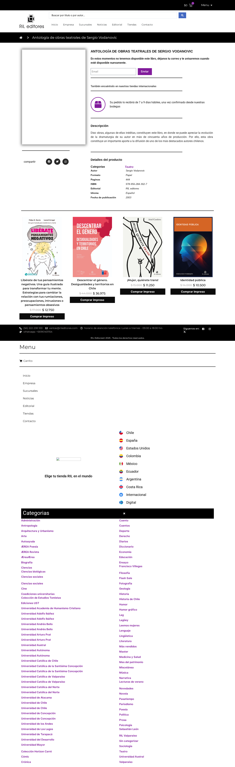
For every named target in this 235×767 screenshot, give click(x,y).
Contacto (147, 24)
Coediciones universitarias (38, 594)
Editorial (117, 24)
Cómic (25, 756)
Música (123, 672)
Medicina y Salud (130, 657)
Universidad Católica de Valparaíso (43, 676)
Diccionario (126, 546)
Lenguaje (125, 630)
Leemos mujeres (129, 625)
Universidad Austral (33, 645)
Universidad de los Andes (37, 723)
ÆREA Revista (30, 552)
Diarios (123, 541)
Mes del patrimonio (131, 662)
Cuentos (124, 525)
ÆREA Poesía (29, 546)
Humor (123, 604)
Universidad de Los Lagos (37, 729)
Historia (124, 594)
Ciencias (26, 567)
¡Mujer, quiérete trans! (142, 280)
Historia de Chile (129, 599)
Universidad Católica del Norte (40, 687)
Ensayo (123, 562)
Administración (30, 520)
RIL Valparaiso (128, 735)
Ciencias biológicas (33, 571)
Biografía (27, 562)
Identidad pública (193, 280)
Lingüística (126, 636)
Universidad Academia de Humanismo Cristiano (51, 608)
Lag (121, 615)
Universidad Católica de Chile (39, 660)
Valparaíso (125, 762)
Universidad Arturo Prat (36, 634)
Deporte (124, 531)
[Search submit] (182, 15)
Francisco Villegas (130, 566)
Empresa (68, 24)
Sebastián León (128, 729)
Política (124, 714)
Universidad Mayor (33, 744)
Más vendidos (128, 646)
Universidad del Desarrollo (37, 739)
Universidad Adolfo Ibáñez (37, 613)
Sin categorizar (128, 741)
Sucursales (85, 24)
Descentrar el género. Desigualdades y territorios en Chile (92, 284)
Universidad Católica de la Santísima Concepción (52, 666)
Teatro (129, 167)
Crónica (26, 762)
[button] (49, 162)
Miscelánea (126, 667)
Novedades (126, 688)
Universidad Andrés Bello (37, 624)
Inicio (54, 24)
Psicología (125, 725)
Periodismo (126, 704)
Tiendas (131, 24)
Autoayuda (28, 541)
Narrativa (125, 678)
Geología (124, 588)
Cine (24, 588)
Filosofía (124, 573)
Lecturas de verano (131, 681)
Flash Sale (125, 578)
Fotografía (125, 583)
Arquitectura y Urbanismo (37, 531)
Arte (24, 536)
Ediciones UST (30, 603)
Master (123, 651)
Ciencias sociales (32, 576)
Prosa (122, 720)
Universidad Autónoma (35, 650)
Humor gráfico (128, 609)
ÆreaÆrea (28, 557)
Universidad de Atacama (36, 697)
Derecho (124, 536)
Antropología (29, 525)
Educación (125, 557)
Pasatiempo (126, 699)
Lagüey (123, 620)
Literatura (125, 641)
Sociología (125, 746)
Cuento (123, 520)
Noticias (102, 24)
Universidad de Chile (34, 702)
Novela (123, 693)
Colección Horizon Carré (36, 751)
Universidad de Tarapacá (36, 734)
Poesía (123, 709)
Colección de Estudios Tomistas (41, 597)
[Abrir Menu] (211, 5)
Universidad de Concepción (38, 713)
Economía (125, 552)
